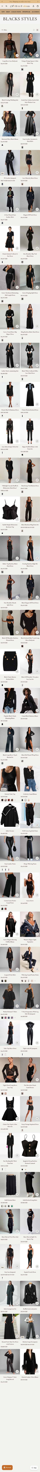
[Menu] (2, 6)
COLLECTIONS (16, 12)
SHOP (8, 12)
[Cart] (38, 6)
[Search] (6, 6)
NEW (3, 12)
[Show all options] (15, 800)
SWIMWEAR (26, 12)
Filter (5, 30)
